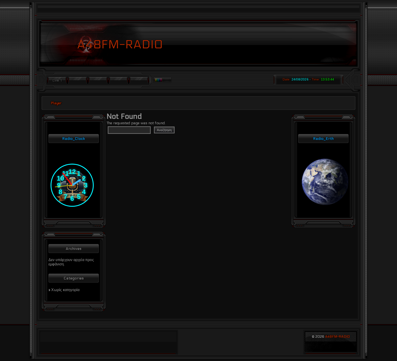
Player (56, 103)
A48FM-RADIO (337, 337)
